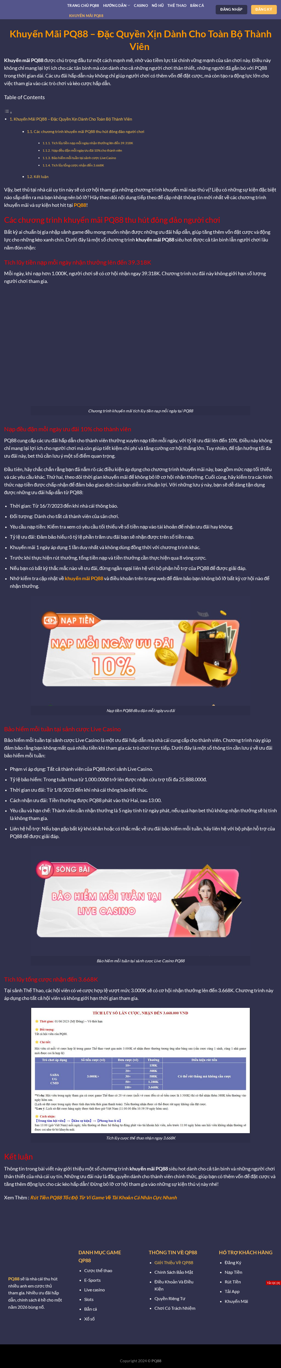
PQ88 (80, 205)
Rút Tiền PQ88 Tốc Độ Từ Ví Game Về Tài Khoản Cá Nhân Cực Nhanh (103, 1197)
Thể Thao (176, 5)
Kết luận (41, 176)
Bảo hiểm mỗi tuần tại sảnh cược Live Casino (84, 158)
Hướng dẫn (115, 5)
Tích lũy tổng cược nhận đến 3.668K (78, 165)
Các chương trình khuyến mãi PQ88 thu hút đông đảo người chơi (89, 131)
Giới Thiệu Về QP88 (173, 1262)
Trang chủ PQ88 (83, 5)
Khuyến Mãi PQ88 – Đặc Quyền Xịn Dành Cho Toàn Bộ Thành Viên (73, 118)
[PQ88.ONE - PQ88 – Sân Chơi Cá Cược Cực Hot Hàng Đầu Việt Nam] (31, 9)
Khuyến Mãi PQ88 (86, 15)
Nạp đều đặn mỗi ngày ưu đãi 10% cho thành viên (87, 150)
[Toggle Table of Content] (8, 112)
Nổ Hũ (158, 5)
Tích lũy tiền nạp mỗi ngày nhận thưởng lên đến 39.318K (92, 143)
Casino (141, 5)
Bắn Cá (197, 5)
